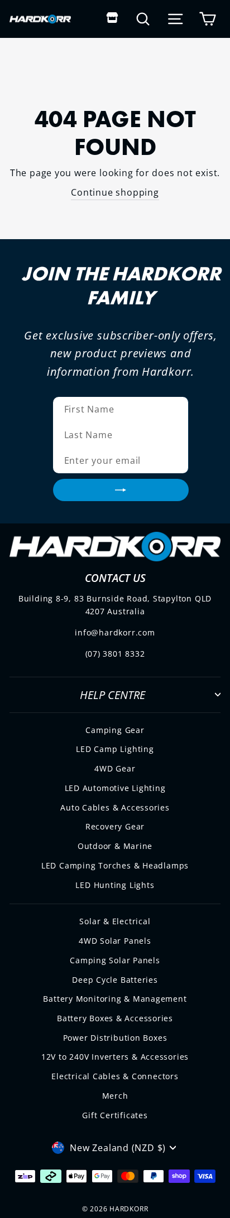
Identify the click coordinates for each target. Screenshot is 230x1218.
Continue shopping (115, 192)
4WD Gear (114, 768)
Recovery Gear (115, 826)
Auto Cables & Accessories (115, 807)
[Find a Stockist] (112, 19)
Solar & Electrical (114, 921)
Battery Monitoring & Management (114, 998)
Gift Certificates (114, 1115)
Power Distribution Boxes (115, 1037)
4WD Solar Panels (115, 940)
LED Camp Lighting (115, 749)
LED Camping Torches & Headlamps (115, 865)
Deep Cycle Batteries (115, 979)
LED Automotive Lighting (115, 788)
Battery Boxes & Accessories (115, 1018)
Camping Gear (114, 730)
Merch (115, 1095)
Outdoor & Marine (115, 846)
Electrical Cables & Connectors (114, 1076)
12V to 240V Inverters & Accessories (115, 1056)
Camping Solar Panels (115, 960)
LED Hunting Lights (114, 885)
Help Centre (112, 694)
